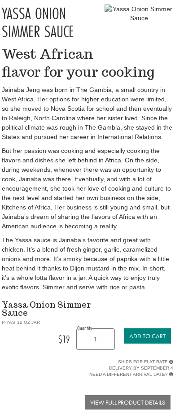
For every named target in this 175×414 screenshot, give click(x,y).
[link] (147, 336)
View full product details (127, 402)
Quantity (84, 328)
